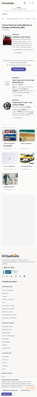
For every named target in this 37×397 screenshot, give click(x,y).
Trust (3, 302)
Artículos (4, 362)
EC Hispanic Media (7, 326)
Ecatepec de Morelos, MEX (15, 19)
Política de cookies (7, 311)
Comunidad (5, 356)
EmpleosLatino (6, 332)
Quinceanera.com (7, 329)
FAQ (3, 376)
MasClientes (5, 339)
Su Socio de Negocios (8, 335)
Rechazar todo (25, 390)
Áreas (3, 369)
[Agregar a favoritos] (15, 149)
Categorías (5, 366)
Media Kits (5, 293)
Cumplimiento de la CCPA (9, 315)
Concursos (5, 359)
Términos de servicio (8, 299)
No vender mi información (9, 318)
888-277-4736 (9, 267)
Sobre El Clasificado (8, 290)
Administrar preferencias (10, 390)
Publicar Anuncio (18, 69)
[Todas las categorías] (25, 3)
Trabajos (4, 296)
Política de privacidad (8, 308)
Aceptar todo (6, 394)
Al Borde (4, 345)
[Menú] (31, 3)
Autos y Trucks (31, 19)
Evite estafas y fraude (8, 305)
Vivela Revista (6, 348)
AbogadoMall (6, 342)
